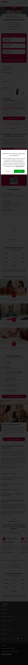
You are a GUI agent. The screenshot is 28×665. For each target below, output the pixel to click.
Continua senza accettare (20, 148)
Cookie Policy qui (19, 166)
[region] (14, 162)
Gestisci (8, 171)
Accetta (19, 171)
